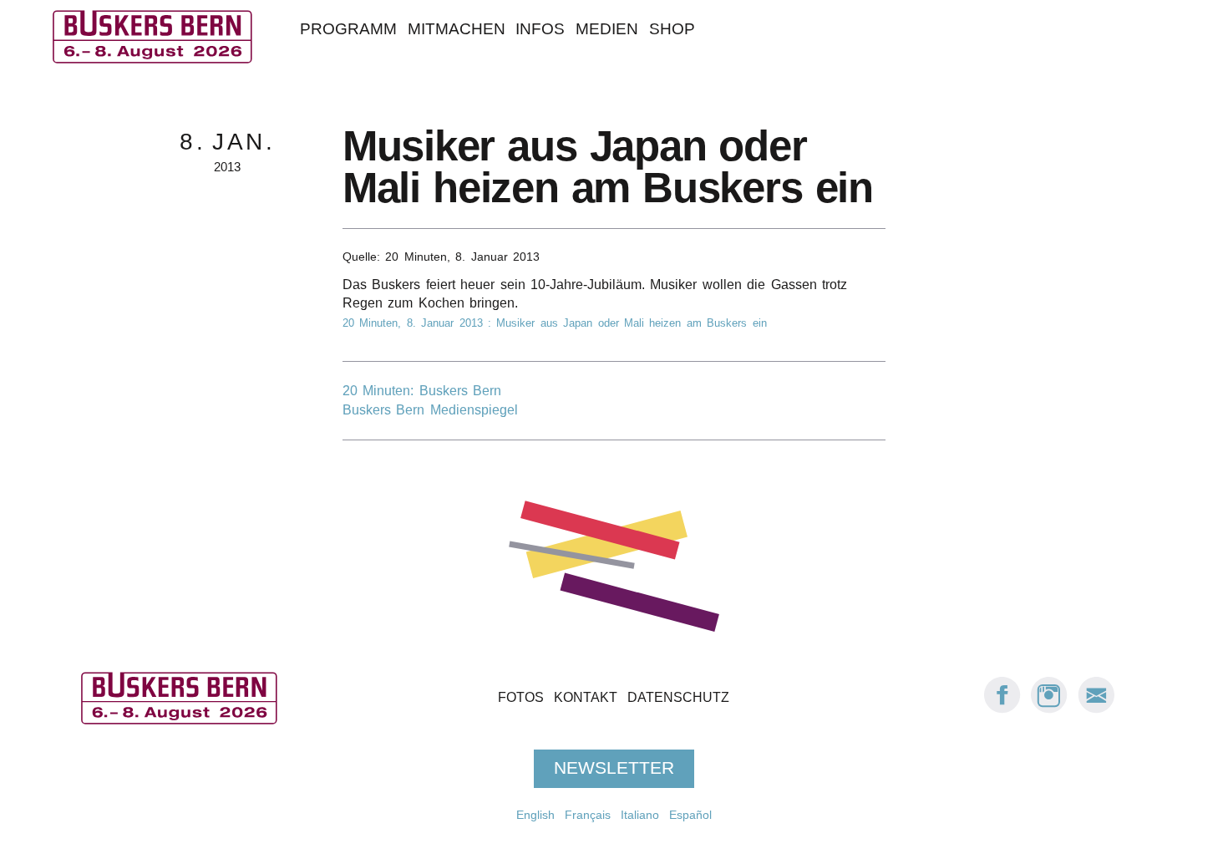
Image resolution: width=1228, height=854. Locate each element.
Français (588, 814)
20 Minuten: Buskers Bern (422, 391)
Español (690, 814)
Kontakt (585, 697)
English (535, 814)
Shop (672, 29)
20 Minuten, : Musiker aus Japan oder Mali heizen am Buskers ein (555, 323)
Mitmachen (456, 29)
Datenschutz (678, 697)
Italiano (640, 814)
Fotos (521, 697)
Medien (607, 29)
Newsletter (614, 768)
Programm (348, 29)
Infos (540, 29)
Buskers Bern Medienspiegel (430, 410)
